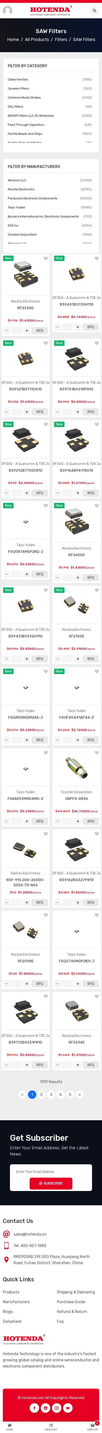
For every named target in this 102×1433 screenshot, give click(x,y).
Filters (61, 39)
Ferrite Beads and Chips (25, 134)
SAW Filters (84, 39)
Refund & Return (72, 1311)
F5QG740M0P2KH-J (76, 961)
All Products (37, 39)
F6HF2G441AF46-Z (76, 717)
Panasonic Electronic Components (32, 198)
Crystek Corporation (76, 792)
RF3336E (77, 1042)
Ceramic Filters (18, 88)
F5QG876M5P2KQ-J (25, 552)
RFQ (39, 330)
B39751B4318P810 (76, 389)
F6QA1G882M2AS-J (25, 717)
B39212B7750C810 (25, 470)
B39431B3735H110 (76, 304)
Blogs (8, 1311)
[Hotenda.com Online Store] (51, 10)
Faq (60, 1321)
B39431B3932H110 (25, 636)
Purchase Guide (71, 1302)
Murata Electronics (25, 301)
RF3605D (76, 555)
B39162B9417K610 (76, 470)
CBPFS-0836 (76, 799)
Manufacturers (16, 1302)
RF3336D (25, 308)
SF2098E (26, 961)
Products (11, 1292)
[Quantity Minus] (6, 330)
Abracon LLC (17, 180)
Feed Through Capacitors (26, 124)
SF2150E (76, 636)
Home (13, 39)
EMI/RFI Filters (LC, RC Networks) (31, 115)
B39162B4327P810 (77, 880)
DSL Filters (15, 106)
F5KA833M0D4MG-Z (25, 799)
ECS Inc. (13, 225)
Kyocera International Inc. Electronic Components (43, 216)
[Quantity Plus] (26, 330)
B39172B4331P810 (25, 1042)
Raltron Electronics (25, 873)
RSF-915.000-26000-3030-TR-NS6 (25, 882)
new (8, 258)
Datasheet (12, 1321)
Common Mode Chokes (24, 97)
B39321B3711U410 (25, 389)
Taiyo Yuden (25, 545)
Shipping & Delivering (76, 1292)
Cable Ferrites (18, 79)
